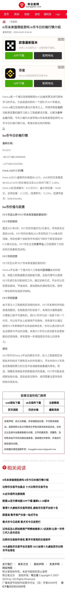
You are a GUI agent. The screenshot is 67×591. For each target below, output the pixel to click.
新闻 (16, 14)
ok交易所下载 (33, 402)
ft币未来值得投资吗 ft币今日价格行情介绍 (25, 480)
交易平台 (39, 244)
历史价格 (33, 409)
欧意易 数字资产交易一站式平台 (20, 515)
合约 (60, 107)
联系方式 (23, 564)
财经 (26, 14)
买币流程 (13, 409)
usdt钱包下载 (13, 402)
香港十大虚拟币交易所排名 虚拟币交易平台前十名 (30, 508)
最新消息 (54, 409)
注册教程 (54, 402)
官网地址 (47, 55)
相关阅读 (16, 467)
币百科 (14, 22)
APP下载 (19, 55)
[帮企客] (33, 5)
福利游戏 (47, 16)
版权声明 (39, 564)
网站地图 (7, 568)
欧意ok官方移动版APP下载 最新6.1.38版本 (25, 501)
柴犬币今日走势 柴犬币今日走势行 (21, 522)
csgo (58, 14)
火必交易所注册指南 (13, 494)
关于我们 (7, 564)
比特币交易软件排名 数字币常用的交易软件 (26, 539)
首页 (6, 14)
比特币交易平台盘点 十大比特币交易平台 (25, 487)
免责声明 (55, 564)
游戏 (37, 14)
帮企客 (34, 575)
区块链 (46, 270)
